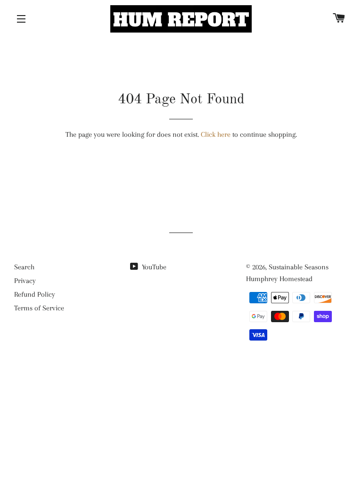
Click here (215, 134)
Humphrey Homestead (279, 279)
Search (24, 267)
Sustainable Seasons (299, 267)
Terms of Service (39, 308)
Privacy (25, 280)
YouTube (153, 267)
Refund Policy (34, 294)
